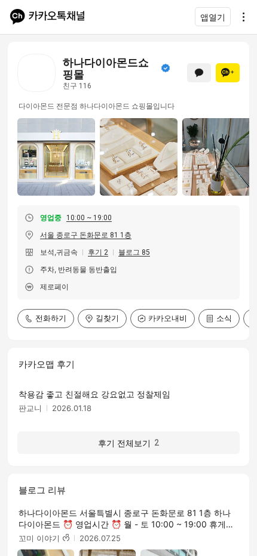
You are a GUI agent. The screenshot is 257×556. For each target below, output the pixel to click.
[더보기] (240, 17)
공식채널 (165, 68)
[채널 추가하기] (228, 72)
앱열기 (212, 17)
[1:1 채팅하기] (199, 72)
